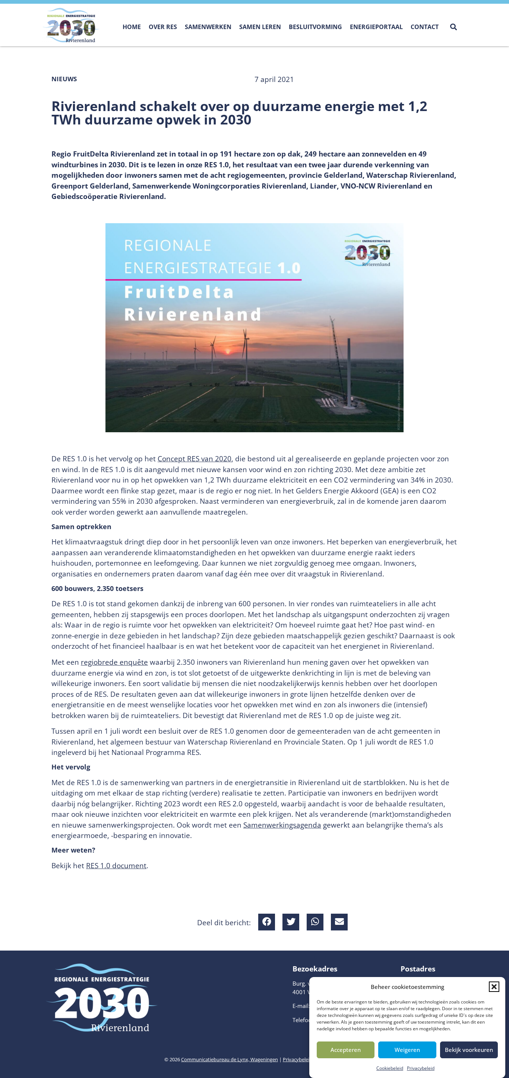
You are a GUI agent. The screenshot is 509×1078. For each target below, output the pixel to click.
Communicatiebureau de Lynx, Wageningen (229, 1059)
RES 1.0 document (116, 865)
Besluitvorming (315, 27)
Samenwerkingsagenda (282, 825)
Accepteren (346, 1049)
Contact (425, 27)
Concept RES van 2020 (194, 459)
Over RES (163, 27)
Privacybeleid (420, 1068)
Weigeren (407, 1049)
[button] (494, 986)
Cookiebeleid (389, 1068)
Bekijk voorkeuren (469, 1049)
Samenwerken (208, 27)
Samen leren (260, 27)
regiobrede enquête (114, 662)
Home (132, 27)
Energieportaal (376, 27)
